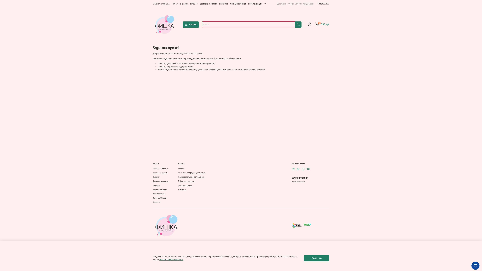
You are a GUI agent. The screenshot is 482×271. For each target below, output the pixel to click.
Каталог (193, 4)
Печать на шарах (180, 4)
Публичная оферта (186, 181)
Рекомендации (255, 4)
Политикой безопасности (171, 259)
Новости (156, 202)
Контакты (223, 4)
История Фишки (159, 198)
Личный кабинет (238, 4)
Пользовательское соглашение (191, 177)
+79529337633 (323, 4)
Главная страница (161, 4)
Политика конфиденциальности (191, 173)
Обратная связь (185, 185)
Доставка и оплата (208, 4)
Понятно (316, 258)
